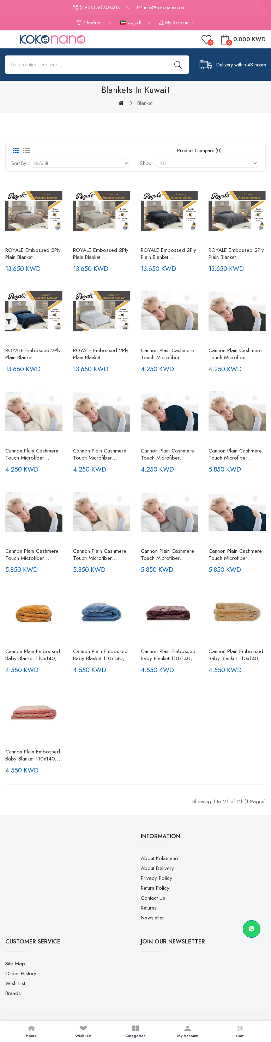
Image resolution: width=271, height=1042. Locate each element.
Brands (13, 993)
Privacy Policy (156, 878)
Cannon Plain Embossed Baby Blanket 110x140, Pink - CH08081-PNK (32, 755)
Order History (20, 973)
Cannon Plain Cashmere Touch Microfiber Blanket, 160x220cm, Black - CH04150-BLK (235, 354)
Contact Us (153, 898)
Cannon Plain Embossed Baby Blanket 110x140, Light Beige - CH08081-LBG (236, 655)
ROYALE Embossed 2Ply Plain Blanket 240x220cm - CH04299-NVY (33, 354)
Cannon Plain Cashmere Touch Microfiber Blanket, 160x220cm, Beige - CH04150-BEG (167, 354)
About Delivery (157, 868)
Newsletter (152, 918)
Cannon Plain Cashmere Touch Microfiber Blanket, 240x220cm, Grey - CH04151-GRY (167, 554)
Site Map (15, 963)
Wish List (15, 983)
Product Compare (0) (199, 150)
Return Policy (155, 888)
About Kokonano (159, 858)
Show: (146, 163)
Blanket (144, 103)
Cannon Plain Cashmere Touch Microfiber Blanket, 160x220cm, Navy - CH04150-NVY (167, 454)
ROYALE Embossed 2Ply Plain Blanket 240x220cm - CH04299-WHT (100, 354)
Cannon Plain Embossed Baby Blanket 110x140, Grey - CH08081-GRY (168, 655)
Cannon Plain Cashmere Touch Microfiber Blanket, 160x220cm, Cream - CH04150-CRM (33, 454)
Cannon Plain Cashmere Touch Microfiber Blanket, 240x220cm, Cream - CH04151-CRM (100, 554)
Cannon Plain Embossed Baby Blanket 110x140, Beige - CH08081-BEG (32, 655)
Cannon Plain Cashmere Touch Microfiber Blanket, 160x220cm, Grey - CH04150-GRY (99, 454)
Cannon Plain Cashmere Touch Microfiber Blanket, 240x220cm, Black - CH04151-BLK (32, 554)
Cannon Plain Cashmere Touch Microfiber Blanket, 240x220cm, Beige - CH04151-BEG (235, 454)
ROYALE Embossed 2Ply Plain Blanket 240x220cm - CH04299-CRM (100, 254)
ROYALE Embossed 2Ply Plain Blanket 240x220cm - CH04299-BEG (33, 254)
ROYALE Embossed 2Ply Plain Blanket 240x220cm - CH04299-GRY (168, 254)
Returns (149, 908)
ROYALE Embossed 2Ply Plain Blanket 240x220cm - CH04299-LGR (236, 254)
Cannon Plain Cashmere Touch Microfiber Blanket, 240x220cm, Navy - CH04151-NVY (235, 554)
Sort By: (19, 163)
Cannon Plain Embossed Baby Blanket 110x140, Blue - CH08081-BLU (100, 655)
